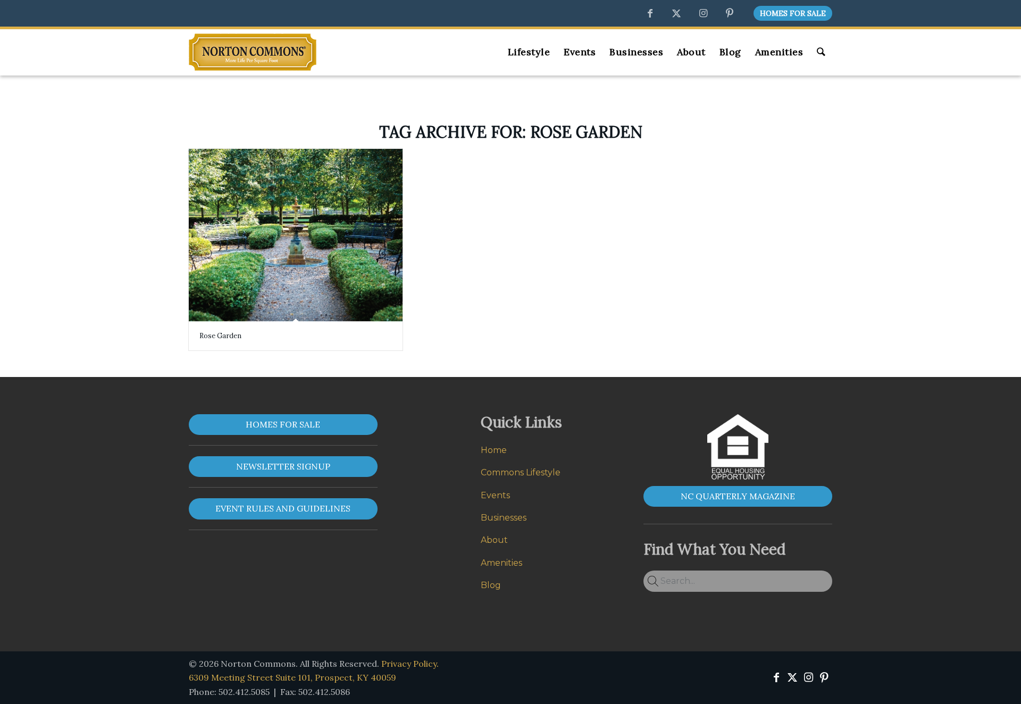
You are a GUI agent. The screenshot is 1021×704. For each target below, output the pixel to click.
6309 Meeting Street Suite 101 (292, 677)
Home (494, 450)
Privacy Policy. (410, 663)
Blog (491, 585)
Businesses (503, 518)
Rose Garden (220, 335)
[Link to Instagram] (703, 13)
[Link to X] (676, 13)
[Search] (821, 52)
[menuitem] (790, 13)
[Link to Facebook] (650, 13)
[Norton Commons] (252, 52)
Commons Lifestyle (520, 472)
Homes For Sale (793, 13)
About (494, 540)
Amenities (501, 563)
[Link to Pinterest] (729, 13)
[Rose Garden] (296, 235)
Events (495, 495)
